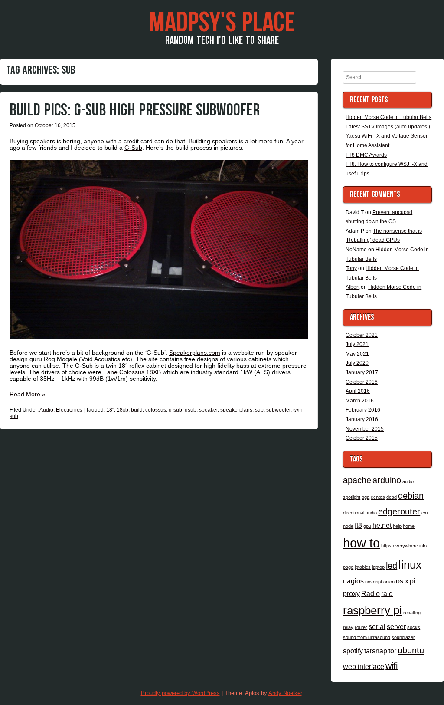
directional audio (360, 512)
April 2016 (358, 391)
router (361, 627)
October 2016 (362, 382)
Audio (46, 410)
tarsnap (375, 651)
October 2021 (362, 335)
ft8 (358, 525)
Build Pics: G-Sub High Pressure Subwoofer (135, 110)
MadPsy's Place (222, 23)
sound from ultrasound (366, 637)
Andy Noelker (285, 693)
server (396, 626)
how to (361, 543)
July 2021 (357, 344)
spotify (353, 651)
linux (409, 565)
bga (365, 497)
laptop (378, 567)
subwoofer (278, 410)
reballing (412, 612)
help (397, 526)
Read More (28, 394)
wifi (391, 666)
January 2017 (362, 372)
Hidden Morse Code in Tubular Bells (388, 117)
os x (402, 581)
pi (412, 581)
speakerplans (236, 410)
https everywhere (399, 545)
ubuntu (411, 650)
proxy (351, 593)
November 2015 (365, 429)
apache (357, 480)
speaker (208, 410)
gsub (190, 410)
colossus (155, 410)
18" (110, 410)
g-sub (175, 410)
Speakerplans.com (194, 352)
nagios (353, 581)
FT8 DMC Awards (366, 155)
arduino (386, 480)
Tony (351, 268)
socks (413, 627)
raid (387, 593)
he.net (382, 525)
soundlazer (403, 637)
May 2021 (357, 354)
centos (378, 497)
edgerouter (399, 511)
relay (348, 627)
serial (377, 626)
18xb (122, 410)
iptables (363, 567)
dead (391, 497)
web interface (363, 666)
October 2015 (362, 438)
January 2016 (362, 419)
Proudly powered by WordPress (180, 693)
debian (411, 496)
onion (389, 581)
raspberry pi (372, 610)
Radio (370, 593)
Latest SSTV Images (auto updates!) (388, 127)
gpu (367, 526)
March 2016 (360, 401)
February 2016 (363, 410)
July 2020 (357, 363)
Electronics (69, 410)
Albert (352, 287)
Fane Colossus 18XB (133, 372)
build (137, 410)
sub (259, 410)
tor (392, 651)
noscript (373, 581)
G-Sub (133, 147)
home (409, 526)
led (391, 565)
